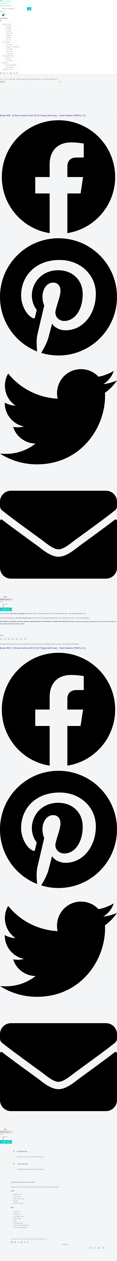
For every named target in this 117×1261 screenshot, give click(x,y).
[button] (4, 18)
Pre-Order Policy (19, 1216)
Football (8, 31)
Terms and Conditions (20, 1227)
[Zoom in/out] (2, 1257)
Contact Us (17, 1214)
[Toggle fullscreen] (7, 1257)
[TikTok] (14, 73)
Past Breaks (10, 67)
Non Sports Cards (8, 56)
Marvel (8, 58)
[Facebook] (1, 73)
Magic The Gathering (12, 47)
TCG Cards (17, 1196)
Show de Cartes (8, 69)
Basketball (9, 33)
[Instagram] (8, 73)
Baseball (9, 29)
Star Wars (9, 60)
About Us (16, 1212)
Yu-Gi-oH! (9, 51)
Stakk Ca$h (17, 1218)
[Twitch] (17, 73)
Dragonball (9, 53)
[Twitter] (4, 73)
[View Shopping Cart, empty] (2, 15)
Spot (5, 597)
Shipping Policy (18, 1223)
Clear (1, 601)
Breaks (5, 62)
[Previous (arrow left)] (2, 1260)
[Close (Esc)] (17, 1257)
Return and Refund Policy (21, 1225)
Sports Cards (7, 24)
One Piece (9, 49)
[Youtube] (11, 73)
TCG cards (6, 42)
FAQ (15, 1221)
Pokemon (9, 44)
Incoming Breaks (11, 65)
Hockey (8, 26)
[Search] (29, 8)
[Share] (12, 1257)
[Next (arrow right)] (7, 1260)
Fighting (8, 35)
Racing (8, 38)
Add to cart (6, 609)
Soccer (8, 40)
